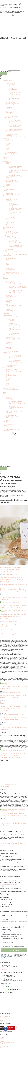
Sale (4, 158)
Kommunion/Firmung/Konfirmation (17, 90)
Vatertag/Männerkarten (14, 98)
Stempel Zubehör (7, 117)
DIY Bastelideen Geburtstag (15, 166)
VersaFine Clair (12, 124)
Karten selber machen (11, 180)
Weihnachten (12, 99)
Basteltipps (8, 185)
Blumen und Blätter (10, 101)
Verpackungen (9, 151)
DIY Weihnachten (10, 163)
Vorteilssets (6, 111)
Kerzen (7, 144)
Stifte (7, 149)
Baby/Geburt (12, 84)
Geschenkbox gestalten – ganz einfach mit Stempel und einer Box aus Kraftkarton (13, 616)
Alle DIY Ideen (9, 162)
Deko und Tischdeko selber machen (14, 176)
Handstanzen (9, 143)
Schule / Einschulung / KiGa (15, 94)
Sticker (7, 148)
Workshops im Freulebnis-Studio (13, 188)
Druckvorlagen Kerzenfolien (12, 156)
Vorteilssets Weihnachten (12, 115)
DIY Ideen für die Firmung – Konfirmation (18, 170)
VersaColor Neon (13, 122)
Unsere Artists (9, 193)
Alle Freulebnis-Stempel (11, 82)
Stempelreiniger (9, 131)
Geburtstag (11, 85)
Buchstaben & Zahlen (11, 102)
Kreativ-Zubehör (7, 138)
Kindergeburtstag (13, 89)
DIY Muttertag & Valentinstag (16, 172)
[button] (4, 638)
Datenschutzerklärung (5, 957)
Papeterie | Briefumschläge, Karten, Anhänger (16, 136)
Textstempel (9, 107)
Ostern (10, 93)
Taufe (10, 96)
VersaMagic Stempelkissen (15, 121)
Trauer (10, 97)
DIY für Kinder (9, 182)
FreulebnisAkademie (10, 189)
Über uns (5, 190)
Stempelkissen (9, 119)
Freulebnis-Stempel (7, 80)
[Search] (3, 73)
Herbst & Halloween (13, 87)
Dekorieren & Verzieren (11, 140)
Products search (4, 71)
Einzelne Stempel (10, 104)
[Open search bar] (0, 69)
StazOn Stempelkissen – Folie (15, 128)
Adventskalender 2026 (8, 110)
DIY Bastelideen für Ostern (15, 175)
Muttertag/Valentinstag (14, 92)
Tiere (7, 106)
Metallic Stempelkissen (14, 126)
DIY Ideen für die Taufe (14, 167)
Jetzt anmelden (14, 950)
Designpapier (9, 135)
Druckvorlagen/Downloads (9, 153)
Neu (4, 159)
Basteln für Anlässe (10, 165)
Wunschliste (6, 195)
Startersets (8, 113)
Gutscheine (5, 157)
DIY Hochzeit (12, 171)
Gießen (7, 142)
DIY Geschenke (9, 177)
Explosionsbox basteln (11, 179)
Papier (4, 133)
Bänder (7, 139)
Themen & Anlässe (10, 83)
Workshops (5, 186)
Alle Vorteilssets (9, 112)
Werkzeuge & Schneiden (11, 152)
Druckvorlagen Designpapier (12, 154)
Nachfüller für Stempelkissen (15, 129)
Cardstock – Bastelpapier (12, 134)
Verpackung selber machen (12, 181)
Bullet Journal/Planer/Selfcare (12, 103)
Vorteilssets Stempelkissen (12, 116)
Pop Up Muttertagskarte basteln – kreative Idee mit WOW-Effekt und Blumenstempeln (12, 579)
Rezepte (8, 184)
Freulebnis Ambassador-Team (12, 194)
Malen (7, 147)
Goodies (8, 108)
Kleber (7, 145)
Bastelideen (5, 161)
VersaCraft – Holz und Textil (15, 125)
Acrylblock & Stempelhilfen (12, 130)
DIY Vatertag (12, 174)
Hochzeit (11, 88)
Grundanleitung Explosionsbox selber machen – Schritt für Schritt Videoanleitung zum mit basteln (12, 755)
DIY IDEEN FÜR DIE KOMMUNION (17, 169)
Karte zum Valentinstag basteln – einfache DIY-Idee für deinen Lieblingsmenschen (11, 569)
